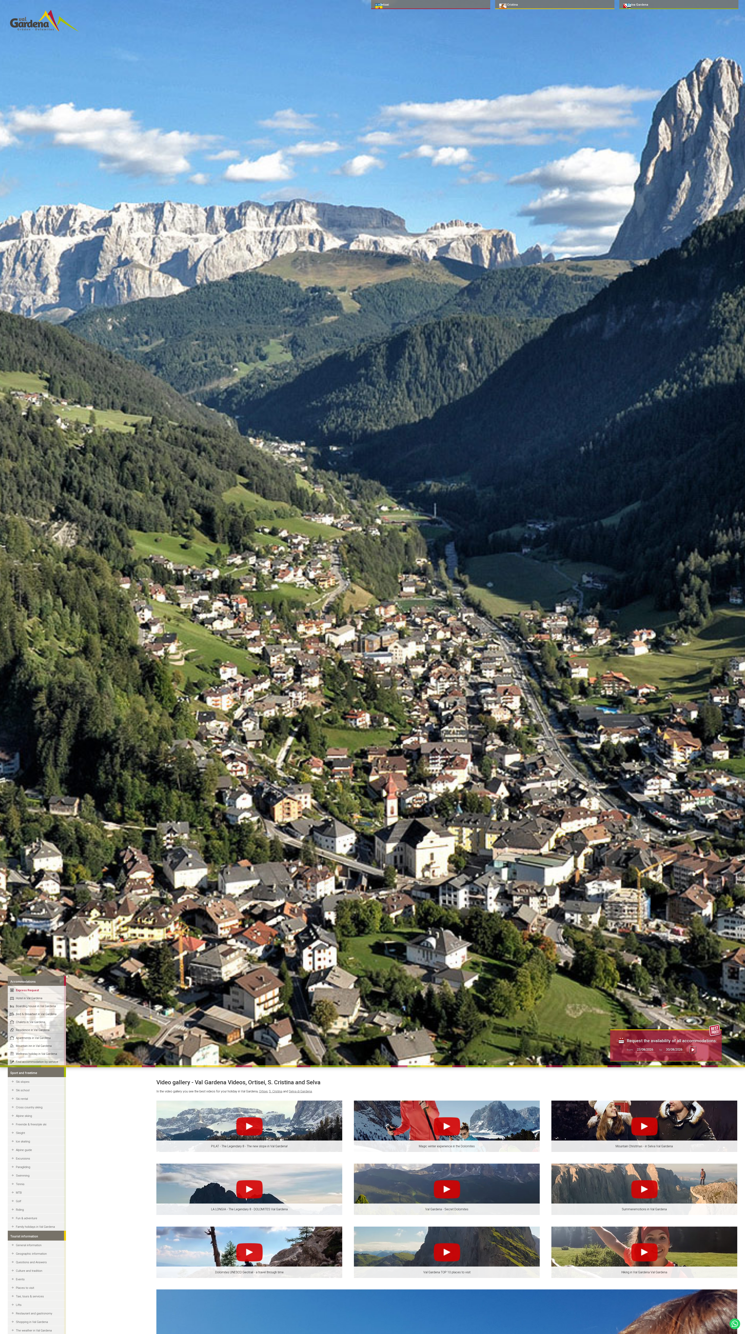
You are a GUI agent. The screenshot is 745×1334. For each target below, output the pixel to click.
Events (20, 1279)
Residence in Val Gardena (32, 1030)
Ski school (22, 1090)
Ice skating (23, 1141)
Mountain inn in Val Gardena (34, 1046)
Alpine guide (24, 1150)
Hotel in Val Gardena (29, 998)
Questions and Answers (31, 1262)
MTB (19, 1192)
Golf (18, 1201)
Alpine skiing (24, 1116)
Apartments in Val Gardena (33, 1038)
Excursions (23, 1158)
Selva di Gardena (300, 1091)
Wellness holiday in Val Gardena (36, 1054)
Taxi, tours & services (30, 1296)
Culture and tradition (29, 1271)
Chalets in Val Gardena (30, 1022)
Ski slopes (22, 1082)
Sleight (20, 1133)
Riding (20, 1209)
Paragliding (23, 1167)
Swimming (22, 1175)
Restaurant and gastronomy (34, 1313)
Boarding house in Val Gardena (36, 1006)
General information (29, 1245)
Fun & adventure (26, 1218)
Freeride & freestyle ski (31, 1124)
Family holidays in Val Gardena (35, 1227)
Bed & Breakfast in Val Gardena (36, 1014)
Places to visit (25, 1288)
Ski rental (22, 1099)
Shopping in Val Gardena (32, 1322)
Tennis (20, 1184)
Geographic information (31, 1253)
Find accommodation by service (37, 1062)
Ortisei (263, 1091)
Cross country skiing (29, 1107)
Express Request (27, 990)
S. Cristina (275, 1091)
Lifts (19, 1305)
